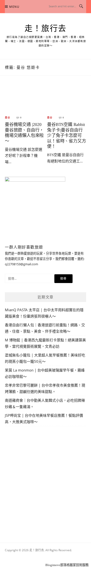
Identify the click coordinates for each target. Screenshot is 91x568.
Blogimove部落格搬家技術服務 (67, 565)
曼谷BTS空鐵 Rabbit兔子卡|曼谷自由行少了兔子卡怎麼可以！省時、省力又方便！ (66, 135)
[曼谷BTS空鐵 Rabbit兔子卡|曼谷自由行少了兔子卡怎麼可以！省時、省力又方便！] (66, 99)
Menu (14, 7)
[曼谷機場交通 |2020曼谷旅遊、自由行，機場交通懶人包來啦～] (24, 99)
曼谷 (7, 117)
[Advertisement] (45, 478)
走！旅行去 (45, 28)
